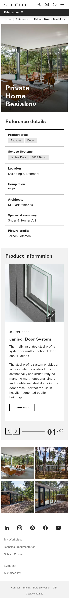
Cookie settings (34, 593)
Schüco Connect (14, 554)
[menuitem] (6, 527)
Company (10, 565)
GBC (55, 587)
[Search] (55, 4)
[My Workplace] (39, 4)
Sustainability (12, 573)
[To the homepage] (15, 4)
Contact (15, 587)
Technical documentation (19, 547)
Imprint (26, 587)
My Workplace (13, 539)
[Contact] (47, 4)
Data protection (41, 587)
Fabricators (11, 12)
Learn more (22, 407)
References (23, 19)
